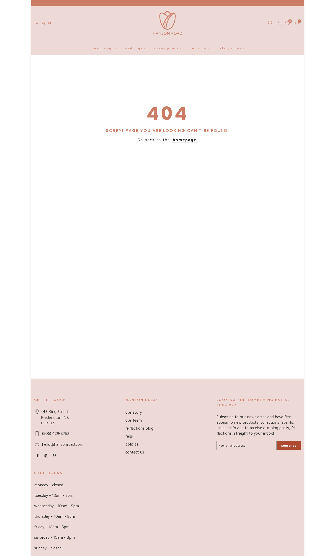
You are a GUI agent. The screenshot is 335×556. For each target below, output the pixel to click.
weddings (133, 48)
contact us (134, 452)
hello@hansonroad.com (62, 444)
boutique (198, 48)
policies (131, 444)
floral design (102, 48)
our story (133, 412)
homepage (184, 140)
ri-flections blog (139, 428)
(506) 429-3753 (56, 433)
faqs (129, 436)
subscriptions (166, 48)
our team (133, 420)
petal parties (229, 48)
